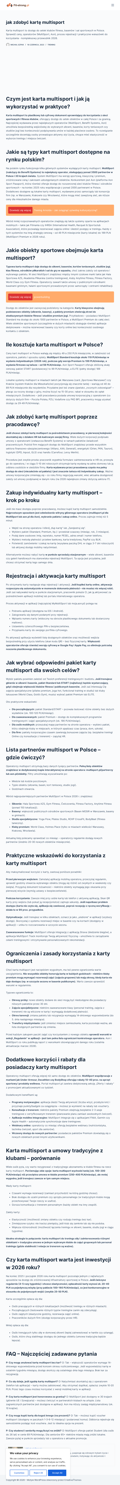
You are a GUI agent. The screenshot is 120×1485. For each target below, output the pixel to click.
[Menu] (112, 5)
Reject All (38, 1473)
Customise (19, 1473)
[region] (38, 1463)
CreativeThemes (72, 1480)
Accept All (57, 1473)
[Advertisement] (60, 68)
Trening (51, 45)
